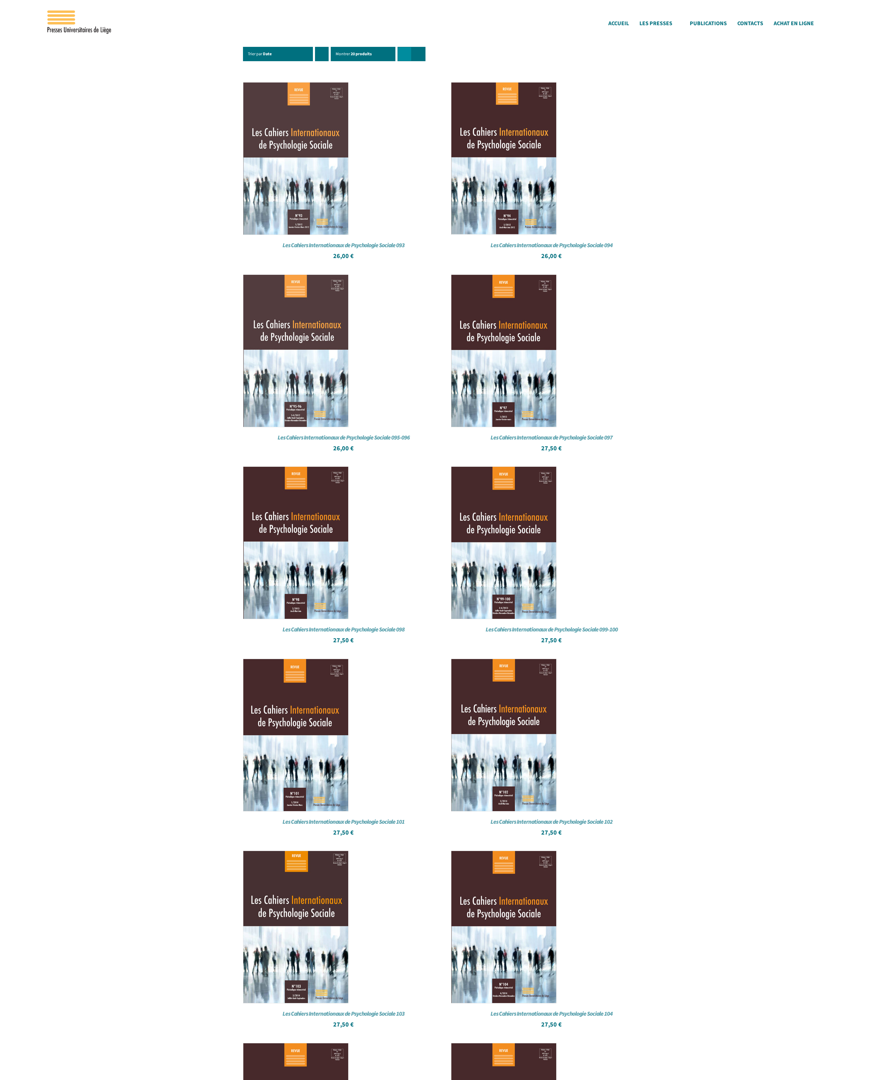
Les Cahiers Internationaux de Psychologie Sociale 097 (552, 438)
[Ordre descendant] (322, 54)
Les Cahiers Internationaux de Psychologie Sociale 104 (552, 1014)
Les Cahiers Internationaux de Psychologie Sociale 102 (552, 822)
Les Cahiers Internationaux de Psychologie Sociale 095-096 (344, 438)
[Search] (848, 25)
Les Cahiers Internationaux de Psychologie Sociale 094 (552, 245)
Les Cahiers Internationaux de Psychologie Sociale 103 (343, 1014)
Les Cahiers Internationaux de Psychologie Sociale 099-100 (552, 629)
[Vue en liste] (418, 54)
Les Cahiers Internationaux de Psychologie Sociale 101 (343, 822)
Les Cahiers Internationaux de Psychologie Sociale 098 (343, 629)
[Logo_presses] (80, 13)
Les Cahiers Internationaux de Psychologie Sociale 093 (343, 245)
